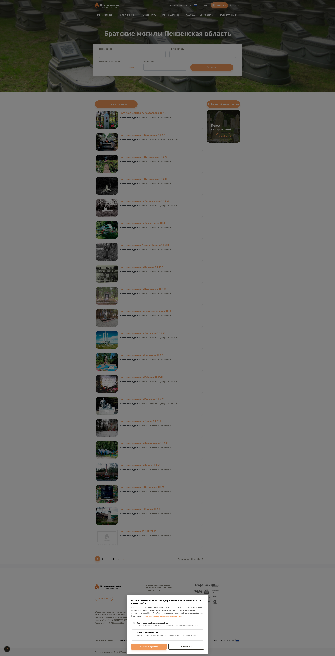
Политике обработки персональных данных (162, 616)
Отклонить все (186, 646)
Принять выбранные (149, 646)
